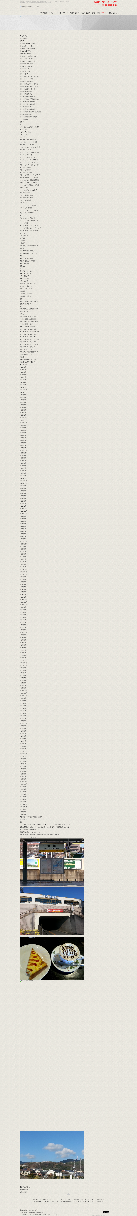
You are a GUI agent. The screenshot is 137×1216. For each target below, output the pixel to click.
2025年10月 (23, 392)
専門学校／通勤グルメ (27, 286)
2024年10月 (23, 422)
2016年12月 (23, 660)
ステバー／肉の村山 (26, 172)
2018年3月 (23, 622)
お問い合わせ (112, 13)
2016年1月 (23, 688)
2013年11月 (23, 754)
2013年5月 (23, 769)
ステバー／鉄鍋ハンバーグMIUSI (30, 175)
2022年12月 (23, 478)
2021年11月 (23, 511)
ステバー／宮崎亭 (25, 167)
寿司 (21, 268)
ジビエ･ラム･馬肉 (25, 132)
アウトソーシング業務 (73, 1199)
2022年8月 (23, 488)
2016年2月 (23, 685)
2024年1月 (23, 445)
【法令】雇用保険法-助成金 (28, 117)
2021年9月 (23, 516)
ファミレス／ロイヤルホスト (29, 218)
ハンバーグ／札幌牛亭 (27, 208)
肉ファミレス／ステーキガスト (29, 331)
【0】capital (23, 38)
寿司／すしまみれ (25, 273)
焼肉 (21, 306)
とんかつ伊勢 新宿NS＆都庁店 (29, 185)
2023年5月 (23, 465)
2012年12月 (23, 781)
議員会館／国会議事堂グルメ (29, 352)
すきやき (22, 137)
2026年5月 (23, 374)
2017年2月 (23, 655)
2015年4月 (23, 711)
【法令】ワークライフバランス (29, 86)
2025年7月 (23, 400)
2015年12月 (23, 690)
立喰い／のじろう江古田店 (28, 316)
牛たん (22, 314)
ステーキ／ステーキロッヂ (28, 139)
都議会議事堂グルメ (26, 354)
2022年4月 (23, 498)
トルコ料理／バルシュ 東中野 (29, 177)
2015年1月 (23, 718)
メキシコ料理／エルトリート (29, 225)
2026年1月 (23, 385)
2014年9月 (23, 728)
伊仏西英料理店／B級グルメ (28, 253)
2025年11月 (23, 390)
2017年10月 (23, 635)
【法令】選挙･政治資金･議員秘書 (30, 112)
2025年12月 (23, 387)
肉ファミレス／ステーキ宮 (28, 334)
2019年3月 (23, 592)
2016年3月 (23, 683)
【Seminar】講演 (25, 69)
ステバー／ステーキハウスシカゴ (30, 152)
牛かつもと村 (24, 311)
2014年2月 (23, 746)
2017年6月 (23, 645)
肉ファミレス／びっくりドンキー (30, 339)
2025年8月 (23, 397)
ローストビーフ (24, 235)
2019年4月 (23, 589)
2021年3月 (23, 531)
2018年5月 (23, 617)
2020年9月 (23, 546)
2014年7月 (23, 733)
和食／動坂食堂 (24, 263)
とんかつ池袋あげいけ (27, 195)
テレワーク (64, 13)
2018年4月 (23, 620)
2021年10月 (23, 513)
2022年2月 (23, 503)
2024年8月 (23, 427)
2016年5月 (23, 678)
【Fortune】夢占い (26, 51)
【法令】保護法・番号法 (27, 89)
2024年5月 (23, 435)
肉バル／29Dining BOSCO (28, 319)
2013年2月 (23, 776)
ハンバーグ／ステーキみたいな (29, 205)
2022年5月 (23, 496)
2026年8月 (23, 367)
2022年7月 (23, 491)
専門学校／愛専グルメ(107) (28, 283)
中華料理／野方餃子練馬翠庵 (29, 246)
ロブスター (23, 238)
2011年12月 (23, 804)
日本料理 (22, 291)
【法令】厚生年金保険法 (27, 101)
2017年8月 (23, 640)
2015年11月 (23, 693)
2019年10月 (23, 574)
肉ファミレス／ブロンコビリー (29, 344)
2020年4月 (23, 559)
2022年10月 (23, 483)
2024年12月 (23, 417)
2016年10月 (23, 665)
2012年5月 (23, 794)
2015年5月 (23, 708)
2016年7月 (23, 673)
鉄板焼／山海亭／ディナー (28, 359)
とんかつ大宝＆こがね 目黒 (28, 190)
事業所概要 (43, 13)
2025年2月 (23, 412)
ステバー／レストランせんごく (29, 165)
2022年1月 (23, 506)
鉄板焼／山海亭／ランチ (27, 362)
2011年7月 (23, 809)
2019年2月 (23, 594)
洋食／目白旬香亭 (25, 304)
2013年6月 (23, 766)
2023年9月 (23, 455)
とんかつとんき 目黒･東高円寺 (29, 180)
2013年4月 (23, 771)
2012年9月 (23, 786)
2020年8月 (23, 549)
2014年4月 (23, 741)
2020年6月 (23, 554)
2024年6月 (23, 432)
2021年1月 (23, 536)
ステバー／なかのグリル (27, 157)
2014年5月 (23, 738)
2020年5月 (23, 556)
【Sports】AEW (25, 71)
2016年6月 (23, 675)
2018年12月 (23, 599)
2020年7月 (23, 551)
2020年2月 (23, 564)
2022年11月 (23, 481)
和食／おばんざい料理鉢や (28, 261)
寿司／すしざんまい (26, 271)
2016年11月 (23, 663)
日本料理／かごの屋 (26, 294)
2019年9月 (23, 577)
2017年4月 (23, 650)
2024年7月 (23, 430)
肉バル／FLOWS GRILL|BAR (29, 321)
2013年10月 (23, 756)
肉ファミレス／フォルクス (28, 342)
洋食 (21, 299)
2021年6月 (23, 524)
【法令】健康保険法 (26, 91)
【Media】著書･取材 (26, 64)
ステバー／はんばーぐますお (29, 160)
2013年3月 (23, 774)
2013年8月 (23, 761)
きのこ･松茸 (23, 129)
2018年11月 (23, 602)
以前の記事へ (24, 1192)
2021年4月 (23, 529)
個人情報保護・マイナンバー (42, 1201)
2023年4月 (23, 468)
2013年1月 (23, 779)
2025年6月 (23, 402)
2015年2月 (23, 716)
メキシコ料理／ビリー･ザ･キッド (30, 228)
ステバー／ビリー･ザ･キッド (29, 162)
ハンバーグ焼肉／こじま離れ (29, 210)
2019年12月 (23, 569)
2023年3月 (23, 470)
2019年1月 (23, 597)
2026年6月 (23, 372)
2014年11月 (23, 723)
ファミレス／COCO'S (26, 213)
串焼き (22, 248)
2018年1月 (23, 627)
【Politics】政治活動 (26, 66)
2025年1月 (23, 415)
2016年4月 (23, 680)
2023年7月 (23, 460)
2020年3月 (23, 561)
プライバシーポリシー (97, 1201)
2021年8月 (23, 518)
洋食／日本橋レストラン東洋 (29, 301)
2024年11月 (23, 420)
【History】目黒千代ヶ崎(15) (29, 56)
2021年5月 (23, 526)
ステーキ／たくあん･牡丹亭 (28, 142)
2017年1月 (23, 657)
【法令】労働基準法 (26, 94)
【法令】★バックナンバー (28, 79)
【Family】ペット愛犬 (27, 46)
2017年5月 (23, 647)
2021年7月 (23, 521)
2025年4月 (23, 407)
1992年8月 (23, 814)
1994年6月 (23, 812)
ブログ (103, 13)
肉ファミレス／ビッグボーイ (29, 336)
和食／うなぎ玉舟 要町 (27, 258)
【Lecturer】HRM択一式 (27, 61)
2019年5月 (23, 587)
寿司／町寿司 (24, 281)
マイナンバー (54, 13)
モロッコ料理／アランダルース (29, 230)
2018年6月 (23, 615)
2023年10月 (23, 453)
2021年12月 (23, 508)
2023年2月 (23, 473)
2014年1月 (23, 748)
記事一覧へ (24, 1189)
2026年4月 (23, 377)
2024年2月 (23, 443)
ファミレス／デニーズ (27, 215)
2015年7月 (23, 703)
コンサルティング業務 (87, 1199)
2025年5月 (23, 405)
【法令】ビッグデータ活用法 (29, 84)
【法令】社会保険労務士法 (28, 109)
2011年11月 (23, 807)
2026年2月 (23, 382)
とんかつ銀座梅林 (25, 200)
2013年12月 (23, 751)
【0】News (23, 41)
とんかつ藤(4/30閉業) (26, 197)
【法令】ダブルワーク (27, 81)
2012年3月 (23, 799)
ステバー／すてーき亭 (27, 155)
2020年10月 (23, 544)
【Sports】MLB (24, 74)
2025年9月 (23, 395)
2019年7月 (23, 582)
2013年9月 (23, 759)
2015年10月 (23, 695)
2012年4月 (23, 796)
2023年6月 (23, 463)
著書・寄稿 (96, 13)
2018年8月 (23, 610)
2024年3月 (23, 440)
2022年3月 (23, 501)
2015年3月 (23, 713)
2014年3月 (23, 743)
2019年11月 (23, 572)
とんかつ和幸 (24, 187)
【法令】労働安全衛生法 (27, 96)
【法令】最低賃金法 (26, 106)
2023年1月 (23, 476)
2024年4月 (23, 438)
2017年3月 (23, 652)
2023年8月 (23, 458)
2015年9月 (23, 698)
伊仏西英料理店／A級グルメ (28, 251)
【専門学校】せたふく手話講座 (29, 76)
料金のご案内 (85, 13)
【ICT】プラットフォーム (28, 59)
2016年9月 (23, 668)
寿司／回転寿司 (24, 276)
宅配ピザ (22, 266)
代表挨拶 (35, 1199)
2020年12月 (23, 539)
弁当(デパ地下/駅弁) (26, 288)
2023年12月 (23, 448)
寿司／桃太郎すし (25, 278)
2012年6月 (23, 791)
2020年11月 (23, 541)
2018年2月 (23, 625)
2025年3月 (23, 410)
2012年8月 (23, 789)
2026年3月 (23, 380)
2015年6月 (23, 706)
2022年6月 (23, 493)
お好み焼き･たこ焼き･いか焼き (29, 127)
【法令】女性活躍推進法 (27, 104)
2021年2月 (23, 534)
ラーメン (22, 233)
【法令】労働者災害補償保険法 (29, 99)
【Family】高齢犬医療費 (27, 48)
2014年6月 (23, 736)
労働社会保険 (98, 1199)
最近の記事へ (25, 1187)
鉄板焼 (22, 357)
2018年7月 (23, 612)
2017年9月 (23, 637)
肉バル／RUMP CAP (26, 324)
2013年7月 (23, 764)
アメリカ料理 (24, 119)
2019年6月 (23, 584)
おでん (22, 124)
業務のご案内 (74, 13)
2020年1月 (23, 566)
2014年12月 (23, 721)
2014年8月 (23, 731)
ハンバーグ (23, 203)
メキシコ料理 (24, 223)
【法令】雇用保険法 (26, 114)
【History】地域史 (25, 53)
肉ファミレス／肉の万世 (27, 347)
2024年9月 (23, 425)
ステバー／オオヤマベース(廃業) (30, 147)
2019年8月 (23, 579)
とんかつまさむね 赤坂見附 (28, 182)
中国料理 (22, 240)
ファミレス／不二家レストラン (29, 220)
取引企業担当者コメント (66, 1201)
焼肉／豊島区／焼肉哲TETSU (29, 309)
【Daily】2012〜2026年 (27, 43)
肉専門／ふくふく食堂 (27, 349)
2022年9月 (23, 486)
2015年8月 (23, 700)
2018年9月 (23, 607)
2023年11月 (23, 450)
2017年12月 (23, 630)
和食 (21, 256)
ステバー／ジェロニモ (27, 149)
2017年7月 (23, 642)
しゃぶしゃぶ (24, 134)
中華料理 (22, 243)
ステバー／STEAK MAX (27, 144)
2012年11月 (23, 784)
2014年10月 (23, 726)
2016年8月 (23, 670)
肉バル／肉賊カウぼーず (27, 326)
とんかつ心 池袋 (25, 192)
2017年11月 (23, 632)
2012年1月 (23, 802)
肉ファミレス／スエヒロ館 (28, 329)
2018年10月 (23, 604)
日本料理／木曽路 (25, 296)
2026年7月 (23, 369)
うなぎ (22, 122)
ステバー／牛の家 (25, 170)
